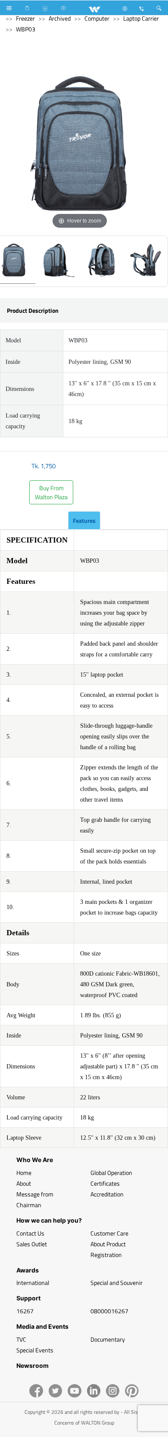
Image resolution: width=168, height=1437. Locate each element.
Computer (96, 18)
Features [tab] (84, 520)
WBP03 (25, 29)
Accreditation (107, 1194)
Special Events (34, 1350)
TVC (21, 1339)
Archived (60, 18)
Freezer (25, 18)
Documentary (107, 1339)
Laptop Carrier (141, 18)
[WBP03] (57, 261)
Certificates (105, 1183)
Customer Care (109, 1233)
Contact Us (30, 1233)
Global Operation (111, 1172)
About (23, 1183)
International (32, 1282)
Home (23, 1172)
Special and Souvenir (116, 1282)
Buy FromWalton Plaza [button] (51, 492)
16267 (25, 1310)
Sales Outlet (31, 1243)
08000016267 (109, 1310)
